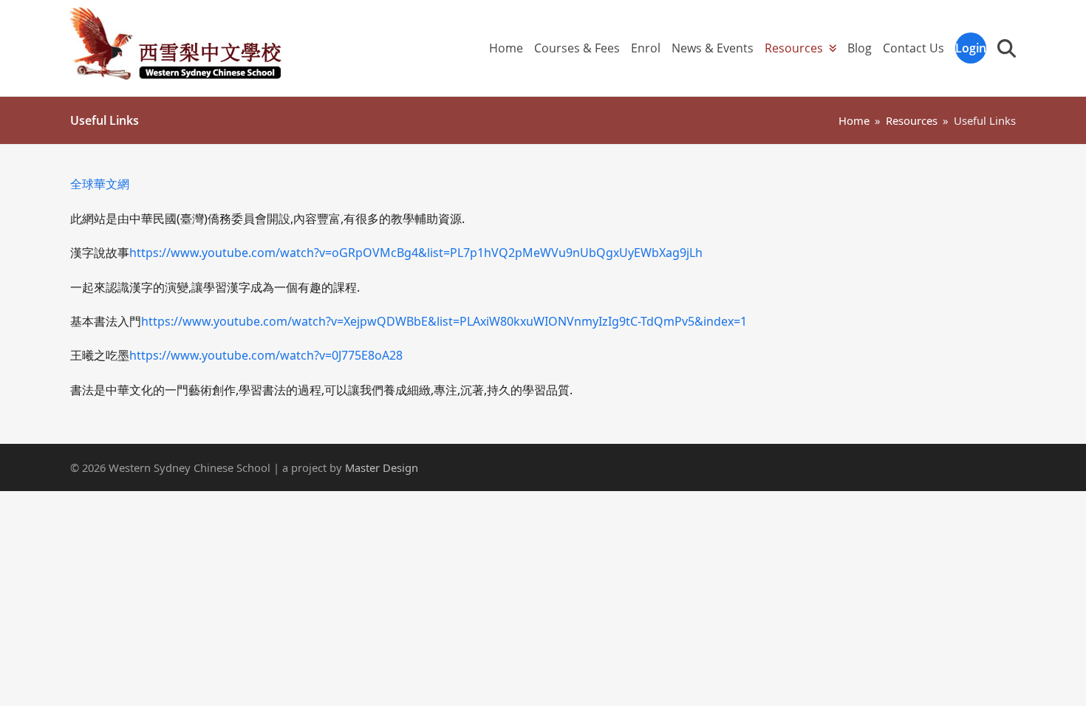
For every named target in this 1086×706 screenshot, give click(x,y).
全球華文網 (99, 184)
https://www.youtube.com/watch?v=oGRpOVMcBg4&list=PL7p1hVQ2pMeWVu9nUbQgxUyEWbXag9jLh (416, 252)
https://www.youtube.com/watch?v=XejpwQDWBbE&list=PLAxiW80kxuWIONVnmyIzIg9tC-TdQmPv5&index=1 (444, 321)
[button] (1006, 48)
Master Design (381, 467)
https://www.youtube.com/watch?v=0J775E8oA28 (266, 355)
